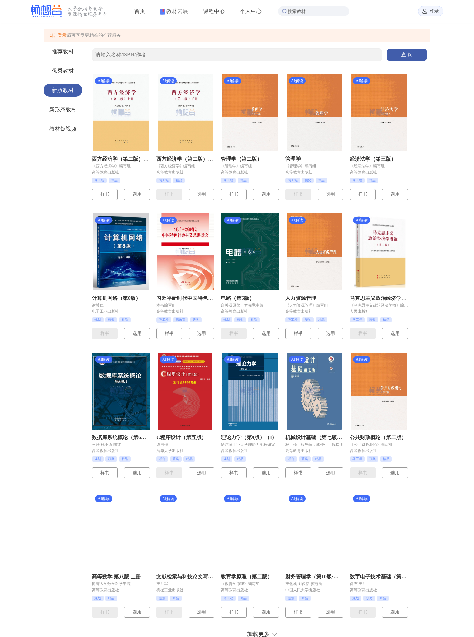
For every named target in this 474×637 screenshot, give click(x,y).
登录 (62, 35)
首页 (139, 11)
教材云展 (176, 11)
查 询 (407, 54)
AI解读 (104, 81)
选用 (137, 194)
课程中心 (214, 11)
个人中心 (251, 11)
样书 (104, 194)
